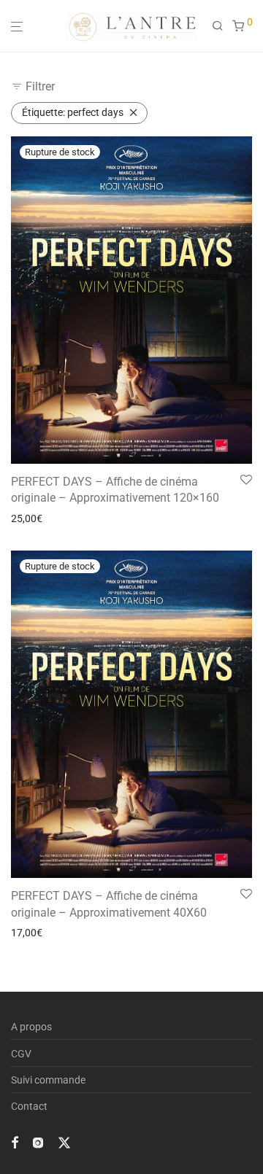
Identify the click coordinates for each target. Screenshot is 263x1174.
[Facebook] (14, 1142)
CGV (21, 1054)
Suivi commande (48, 1080)
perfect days (72, 112)
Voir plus (26, 518)
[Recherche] (222, 26)
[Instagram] (38, 1142)
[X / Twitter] (64, 1142)
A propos (31, 1027)
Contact (29, 1106)
